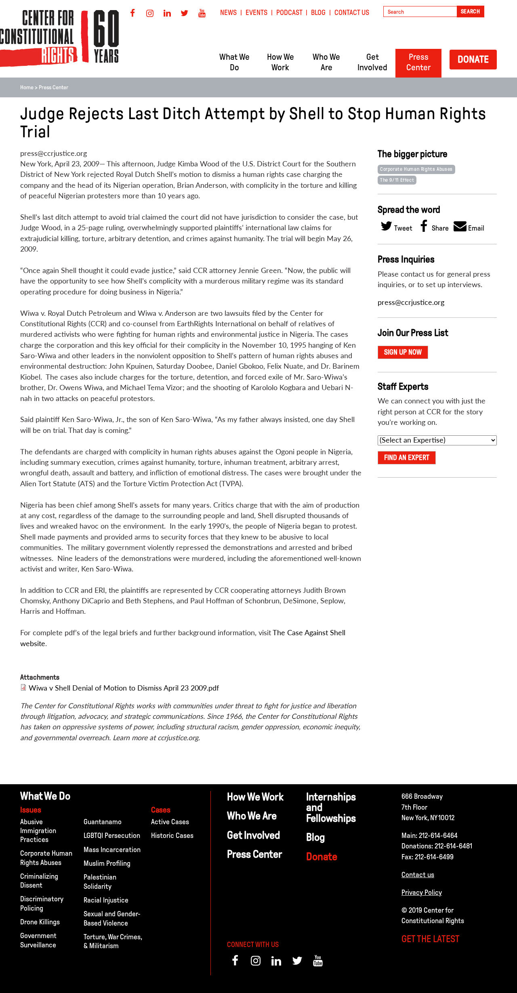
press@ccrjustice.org (411, 302)
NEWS (228, 12)
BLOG (318, 12)
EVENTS (256, 12)
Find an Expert (406, 457)
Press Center (53, 87)
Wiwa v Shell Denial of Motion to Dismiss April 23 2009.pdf (124, 688)
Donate (473, 59)
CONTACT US (351, 12)
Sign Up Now (403, 352)
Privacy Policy (421, 892)
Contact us (417, 875)
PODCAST (289, 12)
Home (27, 87)
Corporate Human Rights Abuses (416, 169)
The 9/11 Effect (397, 180)
